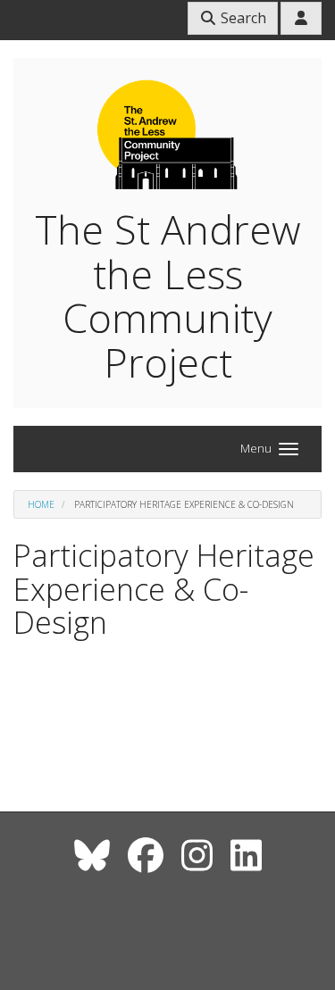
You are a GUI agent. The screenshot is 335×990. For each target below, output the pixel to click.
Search (241, 18)
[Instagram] (197, 854)
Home (41, 504)
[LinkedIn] (246, 854)
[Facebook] (145, 854)
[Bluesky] (92, 854)
